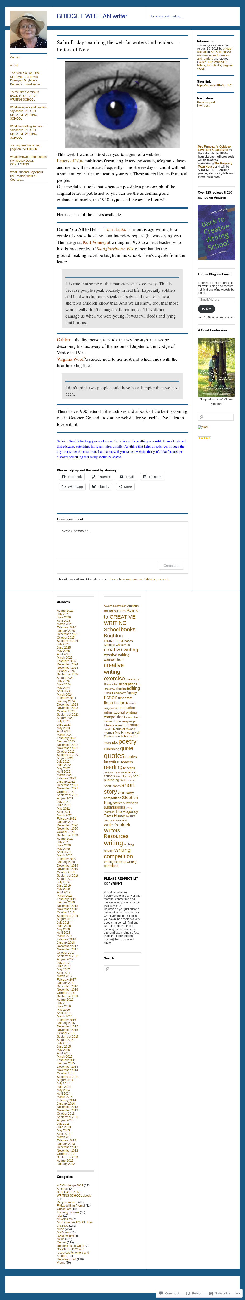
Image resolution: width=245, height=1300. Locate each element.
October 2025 (66, 637)
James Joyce (112, 721)
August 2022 (65, 758)
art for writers (115, 611)
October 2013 (66, 1113)
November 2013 (67, 1110)
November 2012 (67, 1150)
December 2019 (67, 865)
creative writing (121, 649)
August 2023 (65, 718)
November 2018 (67, 909)
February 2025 (66, 661)
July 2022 (63, 761)
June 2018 (64, 926)
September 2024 (68, 674)
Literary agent (113, 725)
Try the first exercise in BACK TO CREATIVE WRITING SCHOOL (24, 96)
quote (126, 748)
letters (201, 65)
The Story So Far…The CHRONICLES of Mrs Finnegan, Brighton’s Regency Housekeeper (25, 78)
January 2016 (66, 1023)
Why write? (110, 820)
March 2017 (64, 976)
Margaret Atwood (124, 729)
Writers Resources (116, 833)
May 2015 (63, 1050)
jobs (59, 1215)
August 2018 (65, 919)
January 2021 (66, 822)
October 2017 (66, 952)
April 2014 (63, 1093)
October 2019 (66, 872)
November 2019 (67, 869)
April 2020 (63, 852)
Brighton (113, 636)
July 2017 (63, 962)
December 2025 (67, 634)
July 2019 (63, 882)
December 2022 (67, 745)
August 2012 (65, 1160)
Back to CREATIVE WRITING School (121, 620)
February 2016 (66, 1019)
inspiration (126, 708)
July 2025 (63, 644)
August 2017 (65, 959)
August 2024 (65, 677)
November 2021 (67, 788)
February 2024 (66, 698)
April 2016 (63, 1013)
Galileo (201, 62)
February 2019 (66, 899)
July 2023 (63, 721)
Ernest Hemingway (115, 692)
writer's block (117, 824)
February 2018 (66, 939)
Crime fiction (111, 684)
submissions (114, 807)
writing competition (118, 853)
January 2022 (66, 781)
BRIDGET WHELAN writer (92, 15)
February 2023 (66, 738)
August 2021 (65, 798)
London (108, 729)
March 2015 (64, 1056)
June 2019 (64, 885)
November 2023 (67, 708)
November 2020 (67, 828)
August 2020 (65, 838)
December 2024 (67, 664)
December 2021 (67, 785)
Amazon (133, 606)
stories (117, 803)
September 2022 (68, 755)
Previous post (206, 102)
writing (113, 843)
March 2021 (64, 815)
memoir (109, 732)
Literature (131, 725)
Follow (206, 308)
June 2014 (64, 1087)
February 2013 (66, 1140)
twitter (130, 816)
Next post (203, 105)
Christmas (123, 645)
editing (133, 688)
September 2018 (68, 916)
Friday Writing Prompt (71, 1205)
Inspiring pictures (68, 1212)
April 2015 (63, 1053)
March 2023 (64, 734)
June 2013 (64, 1127)
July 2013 (63, 1123)
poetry (127, 741)
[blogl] (203, 427)
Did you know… (67, 1202)
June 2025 (64, 647)
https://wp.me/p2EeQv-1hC (214, 85)
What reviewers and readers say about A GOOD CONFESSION (28, 160)
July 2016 (63, 1003)
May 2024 (63, 688)
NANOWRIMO (66, 1235)
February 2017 (66, 979)
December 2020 (67, 825)
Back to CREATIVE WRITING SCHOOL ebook (74, 1194)
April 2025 (63, 654)
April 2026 (63, 620)
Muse (60, 1229)
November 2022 (67, 748)
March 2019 (64, 895)
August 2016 (65, 999)
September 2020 (68, 835)
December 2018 (67, 905)
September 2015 (68, 1036)
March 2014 (64, 1097)
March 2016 (64, 1016)
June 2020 (64, 845)
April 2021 (63, 812)
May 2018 (63, 929)
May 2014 (63, 1090)
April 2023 (63, 731)
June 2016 (64, 1006)
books (128, 629)
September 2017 (68, 956)
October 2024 (66, 671)
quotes (114, 755)
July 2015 (63, 1043)
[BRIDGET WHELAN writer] (28, 47)
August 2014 (65, 1080)
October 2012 (66, 1154)
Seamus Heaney (122, 776)
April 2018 (63, 932)
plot (115, 742)
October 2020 (66, 832)
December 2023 (67, 704)
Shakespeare (127, 780)
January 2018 (66, 942)
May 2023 (63, 728)
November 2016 (67, 989)
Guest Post (64, 1209)
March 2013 (64, 1137)
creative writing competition (116, 657)
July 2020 (63, 842)
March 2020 (64, 855)
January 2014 (66, 1103)
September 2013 (68, 1117)
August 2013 (65, 1120)
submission (130, 803)
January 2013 (66, 1144)
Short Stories (112, 786)
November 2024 (67, 667)
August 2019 (65, 879)
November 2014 (67, 1070)
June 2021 (64, 805)
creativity (132, 679)
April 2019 (63, 892)
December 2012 (67, 1147)
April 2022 (63, 771)
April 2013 (63, 1133)
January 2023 (66, 741)
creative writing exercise (114, 672)
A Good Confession (115, 605)
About (14, 65)
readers (127, 762)
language (129, 721)
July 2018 (63, 922)
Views (61, 1262)
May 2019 (63, 889)
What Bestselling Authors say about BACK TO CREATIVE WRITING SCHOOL (26, 132)
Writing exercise (115, 862)
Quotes (61, 1242)
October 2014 (66, 1073)
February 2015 (66, 1060)
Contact (15, 57)
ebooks (121, 688)
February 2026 (66, 627)
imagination (110, 708)
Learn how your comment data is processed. (140, 579)
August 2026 (65, 610)
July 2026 (63, 614)
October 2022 (66, 751)
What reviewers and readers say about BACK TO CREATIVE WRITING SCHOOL (28, 113)
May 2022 (63, 768)
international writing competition (120, 714)
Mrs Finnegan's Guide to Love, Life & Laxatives (214, 148)
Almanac (62, 1189)
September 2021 (68, 795)
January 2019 (66, 902)
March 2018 (64, 936)
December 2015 (67, 1026)
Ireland (128, 717)
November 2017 (67, 949)
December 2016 (67, 986)
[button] (122, 104)
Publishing (111, 749)
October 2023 (66, 711)
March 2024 (64, 694)
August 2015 (65, 1040)
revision (108, 772)
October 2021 (66, 791)
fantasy (132, 693)
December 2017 (67, 946)
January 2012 (66, 1164)
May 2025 (63, 651)
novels (107, 742)
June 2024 (64, 684)
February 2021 (66, 818)
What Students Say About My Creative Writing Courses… (26, 176)
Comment (171, 566)
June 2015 (64, 1046)
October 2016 (66, 993)
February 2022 (66, 778)
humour (131, 703)
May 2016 (63, 1009)
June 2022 (64, 765)
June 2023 (64, 724)
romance (119, 772)
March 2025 (64, 657)
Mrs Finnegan (124, 732)
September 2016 (68, 996)
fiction (110, 697)
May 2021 (63, 808)
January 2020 (66, 862)
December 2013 (67, 1107)
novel (133, 736)
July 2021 (63, 802)
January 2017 (66, 983)
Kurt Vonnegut (217, 62)
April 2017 (63, 973)
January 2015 (66, 1063)
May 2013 (63, 1130)
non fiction (122, 736)
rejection (129, 768)
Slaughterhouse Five (115, 248)
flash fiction (114, 703)
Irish (137, 717)
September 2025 (68, 641)
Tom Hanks (213, 65)
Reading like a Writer (70, 1246)
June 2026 (64, 617)
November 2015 (67, 1030)
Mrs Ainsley (64, 1219)
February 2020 (66, 859)
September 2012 (68, 1157)
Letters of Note (70, 161)
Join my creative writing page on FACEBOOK (25, 147)
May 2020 (63, 848)
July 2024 (63, 681)
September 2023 (68, 714)
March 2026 (64, 624)
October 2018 (66, 912)
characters (113, 641)
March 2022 (64, 775)
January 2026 (66, 631)
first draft (125, 698)
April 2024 (63, 691)
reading (113, 767)
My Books (63, 1232)
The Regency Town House (121, 814)
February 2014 (66, 1100)
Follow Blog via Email (214, 274)
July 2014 (63, 1083)
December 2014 (67, 1066)
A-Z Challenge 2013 (70, 1185)
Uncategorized (66, 1259)
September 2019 (68, 875)
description (127, 684)
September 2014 (68, 1076)
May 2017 (63, 969)
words (122, 820)
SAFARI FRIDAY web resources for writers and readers (214, 55)
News (60, 1239)
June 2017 (64, 966)
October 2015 (66, 1033)
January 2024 (66, 701)
